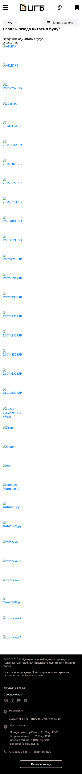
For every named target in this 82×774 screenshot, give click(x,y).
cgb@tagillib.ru (42, 751)
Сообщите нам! (13, 694)
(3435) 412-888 (18, 751)
